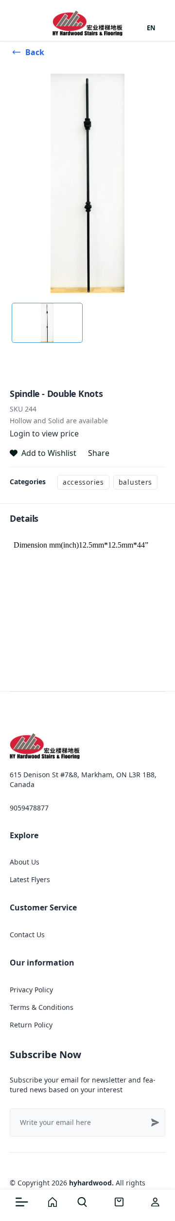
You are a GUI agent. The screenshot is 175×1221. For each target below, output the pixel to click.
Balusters (135, 482)
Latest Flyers (30, 879)
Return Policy (31, 1024)
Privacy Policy (31, 989)
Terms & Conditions (41, 1007)
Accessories (83, 482)
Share (98, 453)
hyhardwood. (91, 1182)
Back (34, 52)
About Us (24, 862)
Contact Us (27, 934)
